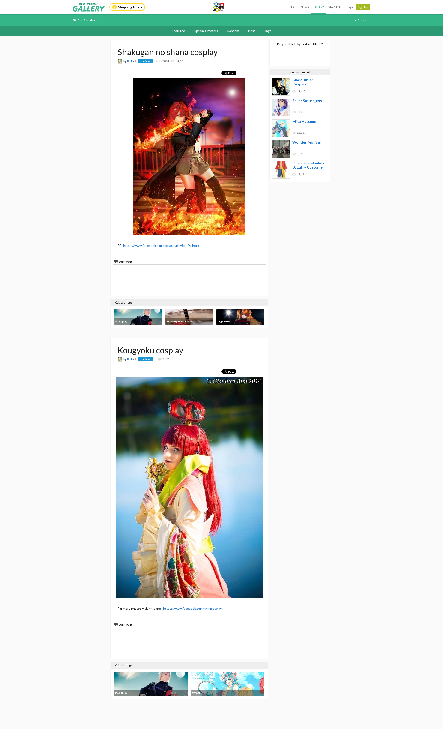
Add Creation (87, 20)
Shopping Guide (130, 7)
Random (233, 31)
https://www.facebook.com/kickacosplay (192, 608)
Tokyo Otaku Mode (219, 7)
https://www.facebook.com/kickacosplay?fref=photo (161, 245)
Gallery (318, 7)
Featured (178, 31)
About (362, 20)
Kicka (130, 61)
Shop (293, 7)
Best (251, 31)
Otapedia (334, 7)
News (305, 7)
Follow (146, 61)
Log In (350, 7)
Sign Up (363, 7)
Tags (267, 31)
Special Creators (206, 31)
